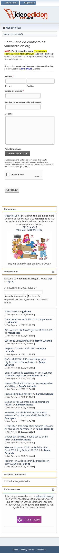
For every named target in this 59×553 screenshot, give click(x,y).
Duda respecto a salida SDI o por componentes (28, 319)
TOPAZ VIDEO (12, 311)
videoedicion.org (13, 215)
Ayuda (15, 549)
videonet (13, 322)
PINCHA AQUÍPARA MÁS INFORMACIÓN (29, 228)
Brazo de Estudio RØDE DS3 (18, 393)
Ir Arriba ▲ (42, 549)
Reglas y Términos (27, 549)
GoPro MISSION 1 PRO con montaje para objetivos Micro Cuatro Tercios (25, 360)
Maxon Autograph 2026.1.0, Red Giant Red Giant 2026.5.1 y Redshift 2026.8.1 (26, 449)
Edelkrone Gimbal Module (18, 340)
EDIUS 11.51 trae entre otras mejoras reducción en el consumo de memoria (29, 427)
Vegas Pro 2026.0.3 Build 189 (20, 348)
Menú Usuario (11, 271)
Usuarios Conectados (15, 474)
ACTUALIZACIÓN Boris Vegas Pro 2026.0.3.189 (29, 330)
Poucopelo (10, 418)
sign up (10, 281)
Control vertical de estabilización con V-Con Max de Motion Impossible (28, 374)
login (50, 278)
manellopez (14, 332)
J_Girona (26, 311)
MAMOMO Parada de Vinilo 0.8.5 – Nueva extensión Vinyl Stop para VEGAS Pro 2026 (26, 414)
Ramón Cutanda (43, 340)
